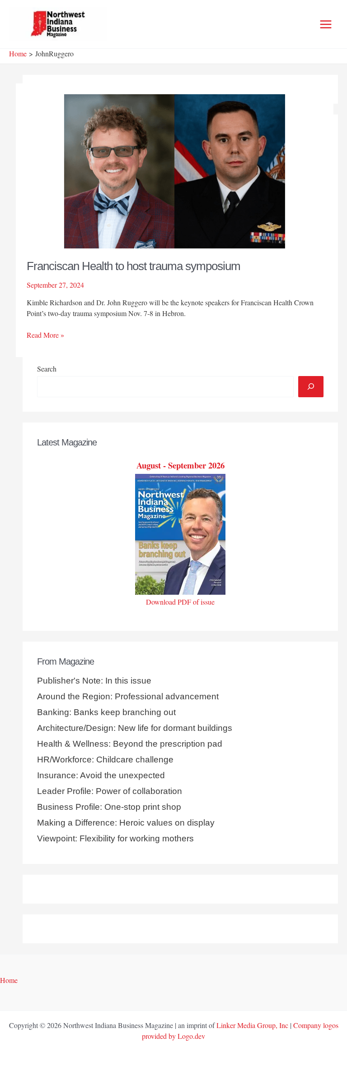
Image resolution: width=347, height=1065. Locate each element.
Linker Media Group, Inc (252, 1025)
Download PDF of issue (180, 601)
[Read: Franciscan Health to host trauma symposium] (175, 169)
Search (46, 368)
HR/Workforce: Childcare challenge (105, 759)
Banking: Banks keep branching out (106, 712)
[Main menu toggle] (326, 24)
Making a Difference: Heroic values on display (126, 822)
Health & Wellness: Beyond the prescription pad (129, 743)
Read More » (45, 335)
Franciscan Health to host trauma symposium (133, 266)
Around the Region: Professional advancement (128, 696)
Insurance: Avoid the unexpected (101, 775)
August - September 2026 (180, 465)
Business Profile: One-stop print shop (109, 807)
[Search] (311, 386)
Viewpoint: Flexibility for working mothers (115, 838)
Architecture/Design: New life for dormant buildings (134, 728)
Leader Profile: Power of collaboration (109, 791)
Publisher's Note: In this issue (94, 680)
